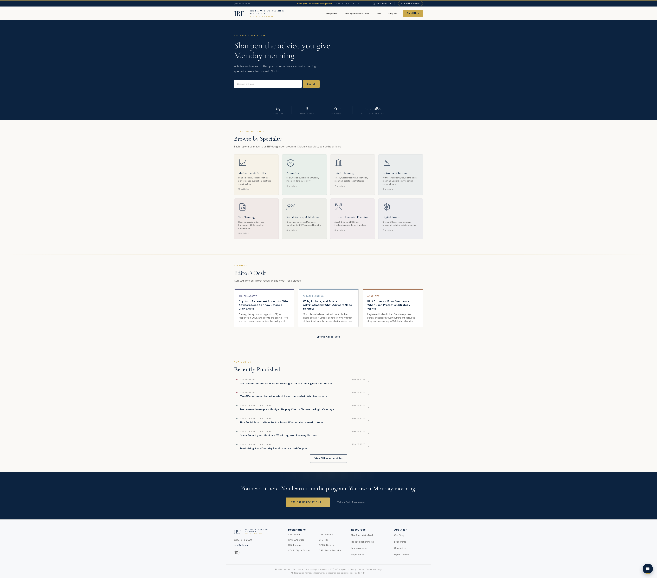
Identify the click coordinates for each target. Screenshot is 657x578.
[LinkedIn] (237, 552)
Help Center (357, 554)
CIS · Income (294, 545)
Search (311, 84)
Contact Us (400, 548)
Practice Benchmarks (362, 541)
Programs (331, 13)
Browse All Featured (328, 336)
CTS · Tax (323, 539)
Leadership (400, 541)
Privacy (353, 569)
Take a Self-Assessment (352, 502)
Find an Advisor (383, 3)
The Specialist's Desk (357, 13)
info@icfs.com (241, 545)
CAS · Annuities (296, 539)
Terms (361, 569)
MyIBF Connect (402, 554)
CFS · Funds (294, 534)
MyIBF (412, 3)
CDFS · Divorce (326, 545)
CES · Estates (326, 534)
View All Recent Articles (328, 458)
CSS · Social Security (330, 550)
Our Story (399, 535)
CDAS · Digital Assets (299, 550)
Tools (378, 13)
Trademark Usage (374, 569)
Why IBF (392, 13)
